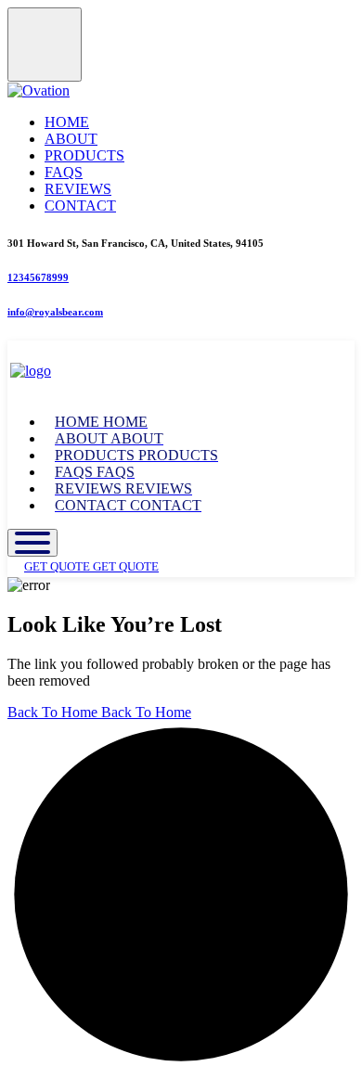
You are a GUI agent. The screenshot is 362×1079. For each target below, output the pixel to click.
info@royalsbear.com (55, 311)
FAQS (64, 172)
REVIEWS (78, 189)
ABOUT (71, 139)
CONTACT (80, 205)
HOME (67, 122)
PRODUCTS (84, 155)
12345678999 (38, 277)
